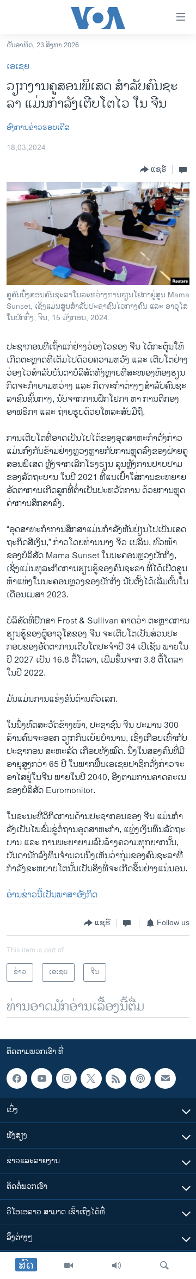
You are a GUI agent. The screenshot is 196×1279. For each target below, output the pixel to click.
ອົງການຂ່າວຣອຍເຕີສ (38, 127)
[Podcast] (140, 1078)
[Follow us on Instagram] (66, 1078)
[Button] (153, 169)
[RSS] (116, 1078)
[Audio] (116, 1265)
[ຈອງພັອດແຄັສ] (165, 1078)
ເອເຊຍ (18, 66)
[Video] (68, 1265)
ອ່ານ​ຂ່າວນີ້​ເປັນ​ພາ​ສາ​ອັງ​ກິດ (52, 895)
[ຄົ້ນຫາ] (164, 1265)
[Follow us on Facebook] (17, 1078)
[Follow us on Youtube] (41, 1078)
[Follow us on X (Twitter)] (91, 1078)
